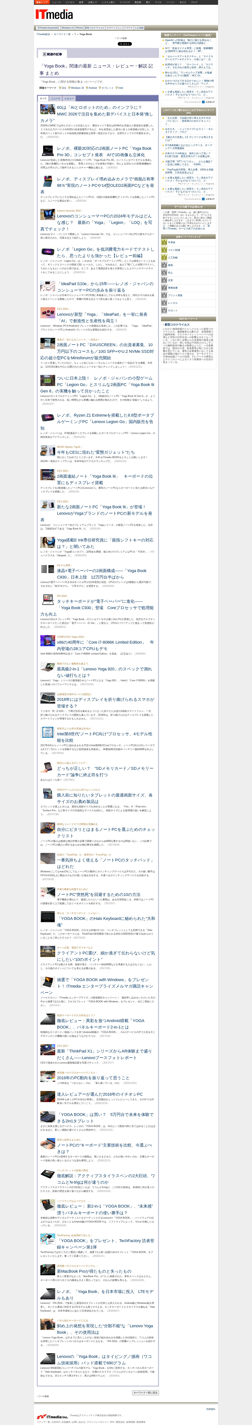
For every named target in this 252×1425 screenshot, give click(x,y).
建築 (170, 265)
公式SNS (55, 1422)
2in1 (64, 87)
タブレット (108, 87)
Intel (120, 87)
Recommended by (192, 102)
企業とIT (92, 2)
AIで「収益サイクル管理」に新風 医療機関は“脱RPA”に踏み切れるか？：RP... (189, 50)
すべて (43, 98)
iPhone (79, 28)
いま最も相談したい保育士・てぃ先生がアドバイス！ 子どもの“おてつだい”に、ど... (189, 94)
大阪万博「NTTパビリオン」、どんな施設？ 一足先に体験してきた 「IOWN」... (190, 163)
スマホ (158, 2)
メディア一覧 (43, 1422)
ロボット (173, 310)
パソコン (170, 2)
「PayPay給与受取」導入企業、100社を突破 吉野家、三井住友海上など (190, 171)
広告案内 (66, 1422)
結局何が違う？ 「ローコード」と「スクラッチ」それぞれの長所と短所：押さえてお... (189, 66)
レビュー (69, 98)
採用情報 (130, 1422)
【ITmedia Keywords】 (48, 28)
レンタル (173, 303)
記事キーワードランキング (188, 237)
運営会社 (120, 1422)
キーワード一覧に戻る (146, 1392)
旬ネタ (183, 2)
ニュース (56, 2)
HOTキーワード (188, 318)
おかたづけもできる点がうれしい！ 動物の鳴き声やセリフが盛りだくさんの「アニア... (189, 83)
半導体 (171, 242)
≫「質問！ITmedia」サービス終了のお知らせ (186, 227)
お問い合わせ (78, 1422)
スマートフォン (114, 28)
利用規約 (210, 1409)
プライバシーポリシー (98, 1422)
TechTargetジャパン (195, 35)
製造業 (138, 2)
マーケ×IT (125, 2)
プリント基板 (175, 295)
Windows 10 (68, 28)
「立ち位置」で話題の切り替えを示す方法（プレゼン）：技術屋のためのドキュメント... (188, 121)
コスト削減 (174, 250)
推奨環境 (141, 1422)
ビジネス (70, 2)
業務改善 (173, 287)
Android (93, 87)
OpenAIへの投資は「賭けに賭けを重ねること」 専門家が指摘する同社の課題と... (188, 41)
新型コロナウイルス (95, 28)
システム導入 (108, 2)
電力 (148, 2)
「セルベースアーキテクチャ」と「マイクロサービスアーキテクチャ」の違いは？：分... (189, 58)
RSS (112, 1422)
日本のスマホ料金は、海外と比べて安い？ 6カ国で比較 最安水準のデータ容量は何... (189, 155)
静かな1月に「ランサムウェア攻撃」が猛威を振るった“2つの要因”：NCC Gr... (188, 74)
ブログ (194, 2)
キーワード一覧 (62, 34)
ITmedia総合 (43, 34)
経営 (81, 2)
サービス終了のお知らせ (188, 206)
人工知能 (139, 28)
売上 (170, 272)
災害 (170, 280)
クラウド (128, 28)
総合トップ (42, 2)
